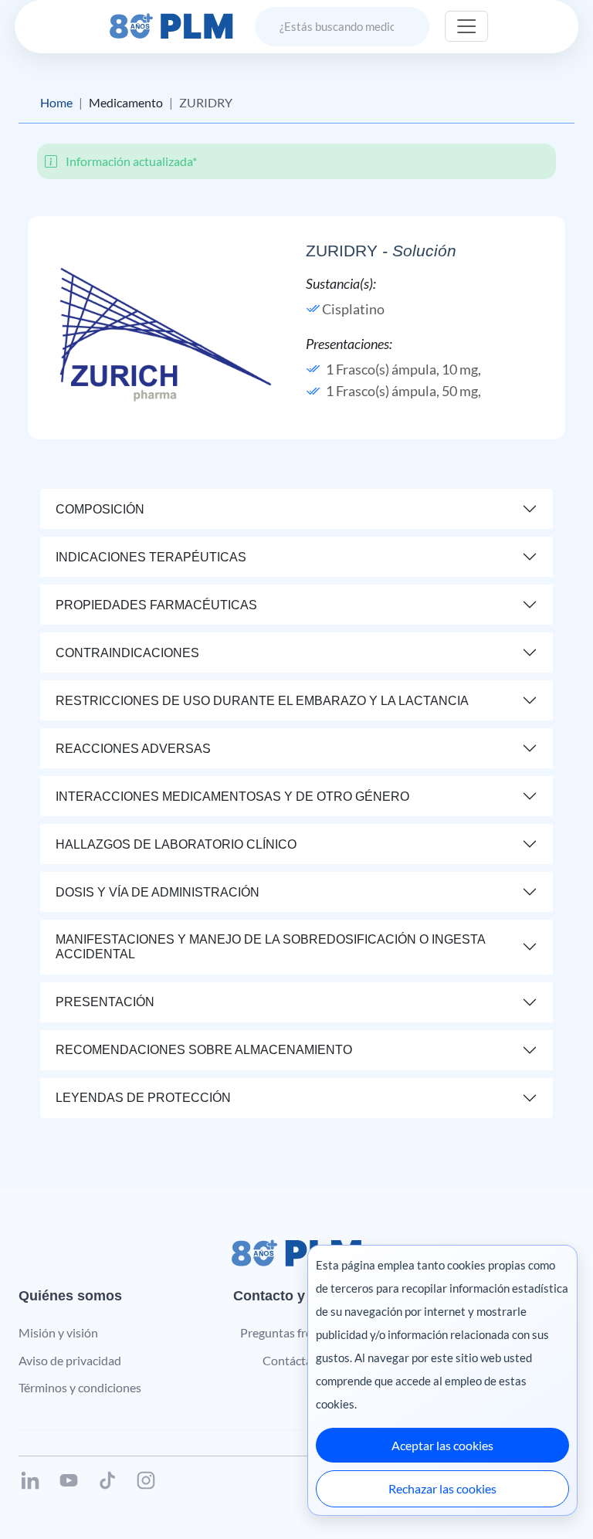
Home (56, 102)
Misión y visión (58, 1332)
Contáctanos (297, 1360)
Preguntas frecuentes (297, 1332)
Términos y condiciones (80, 1387)
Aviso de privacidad (70, 1360)
